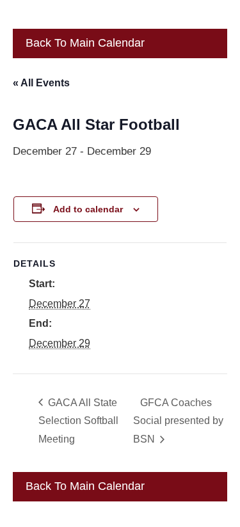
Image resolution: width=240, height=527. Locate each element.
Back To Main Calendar (83, 42)
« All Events (41, 82)
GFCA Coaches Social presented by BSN (178, 421)
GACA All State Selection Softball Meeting (78, 421)
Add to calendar (88, 209)
